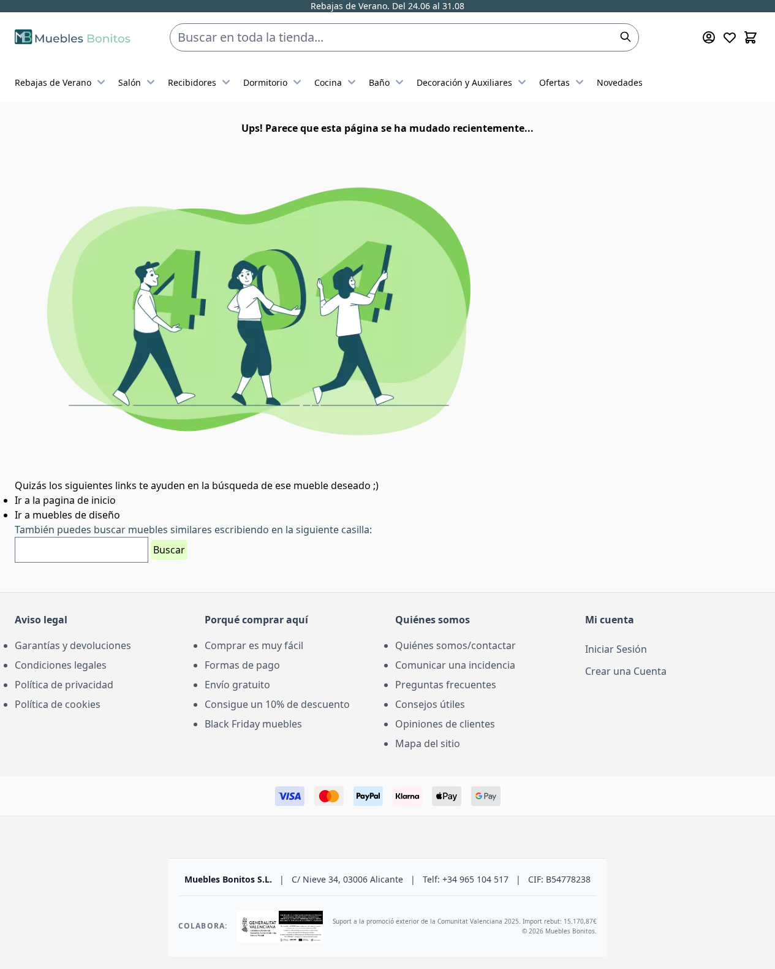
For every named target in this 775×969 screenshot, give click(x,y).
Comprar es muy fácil (254, 645)
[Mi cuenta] (709, 37)
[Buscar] (625, 36)
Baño (379, 82)
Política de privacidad (64, 684)
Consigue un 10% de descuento (277, 704)
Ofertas (554, 82)
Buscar (169, 550)
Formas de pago (242, 665)
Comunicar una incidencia (455, 665)
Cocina (328, 82)
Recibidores (192, 82)
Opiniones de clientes (445, 724)
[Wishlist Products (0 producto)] (729, 37)
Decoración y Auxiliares (464, 82)
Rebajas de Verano (53, 82)
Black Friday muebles (253, 724)
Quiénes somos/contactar (455, 645)
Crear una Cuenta (626, 671)
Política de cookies (57, 704)
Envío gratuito (237, 684)
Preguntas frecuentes (445, 684)
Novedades (620, 82)
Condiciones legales (61, 665)
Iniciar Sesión (616, 649)
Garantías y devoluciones (73, 645)
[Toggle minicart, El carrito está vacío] (750, 37)
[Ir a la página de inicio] (72, 37)
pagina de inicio (79, 500)
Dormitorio (265, 82)
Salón (129, 82)
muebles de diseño (76, 515)
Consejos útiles (430, 704)
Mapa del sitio (427, 743)
